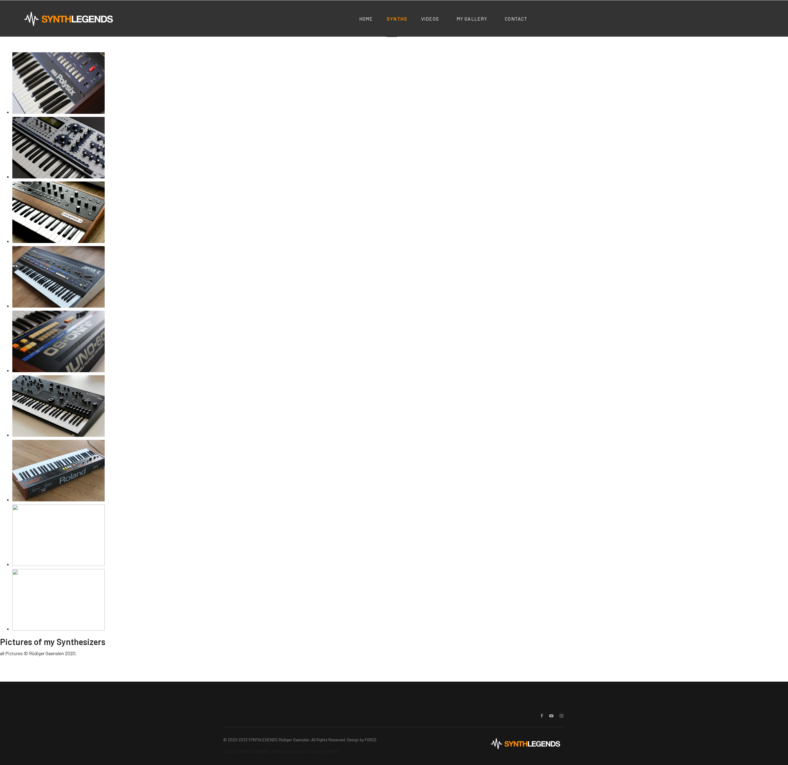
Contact (516, 19)
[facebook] (542, 715)
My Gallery (471, 19)
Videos (430, 19)
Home (366, 19)
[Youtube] (551, 715)
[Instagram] (561, 715)
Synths (397, 19)
